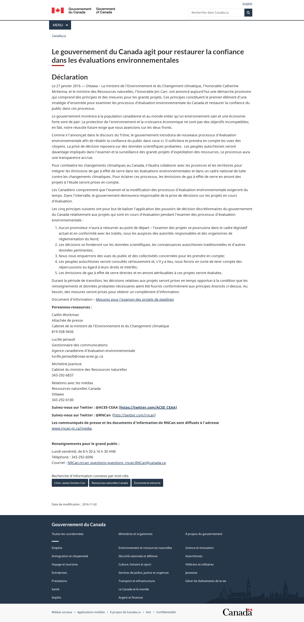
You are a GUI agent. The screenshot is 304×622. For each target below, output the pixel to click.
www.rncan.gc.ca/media (71, 428)
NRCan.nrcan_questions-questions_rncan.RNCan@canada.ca (117, 462)
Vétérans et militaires (199, 564)
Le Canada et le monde (134, 589)
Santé (55, 589)
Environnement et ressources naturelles (145, 548)
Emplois (57, 548)
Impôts (56, 597)
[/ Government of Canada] (83, 11)
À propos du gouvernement (203, 534)
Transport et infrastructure (137, 581)
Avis (148, 612)
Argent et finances (131, 597)
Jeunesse (191, 573)
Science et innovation (199, 548)
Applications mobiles (91, 612)
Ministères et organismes (136, 534)
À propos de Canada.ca (125, 612)
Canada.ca (59, 36)
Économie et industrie (147, 482)
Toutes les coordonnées (68, 534)
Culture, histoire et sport (135, 564)
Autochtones (193, 556)
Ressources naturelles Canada (110, 482)
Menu (62, 25)
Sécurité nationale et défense (138, 556)
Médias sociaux (62, 612)
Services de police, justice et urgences (144, 573)
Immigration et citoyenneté (70, 556)
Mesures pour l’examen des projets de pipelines (135, 299)
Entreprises (59, 573)
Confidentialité (166, 612)
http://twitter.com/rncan (134, 415)
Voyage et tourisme (65, 564)
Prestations (59, 581)
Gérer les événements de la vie (205, 581)
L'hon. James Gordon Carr (70, 482)
